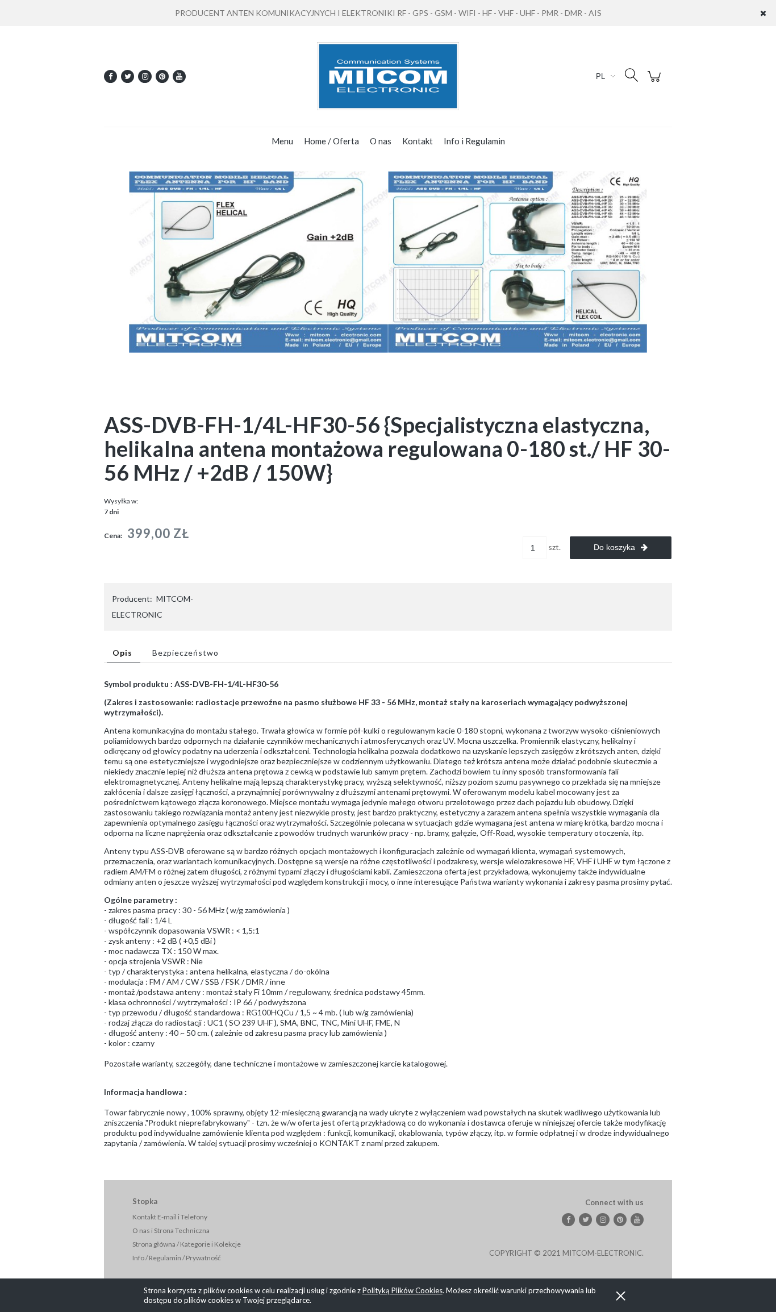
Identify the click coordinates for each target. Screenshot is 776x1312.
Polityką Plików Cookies (402, 1290)
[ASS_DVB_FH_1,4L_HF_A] (258, 261)
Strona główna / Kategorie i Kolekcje (186, 1244)
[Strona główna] (388, 76)
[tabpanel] (388, 913)
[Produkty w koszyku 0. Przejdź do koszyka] (655, 82)
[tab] (123, 653)
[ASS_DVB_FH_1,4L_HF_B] (517, 261)
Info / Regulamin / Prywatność (176, 1257)
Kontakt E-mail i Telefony (169, 1217)
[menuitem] (282, 141)
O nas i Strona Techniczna (171, 1230)
